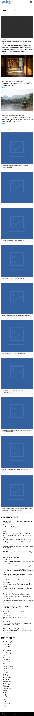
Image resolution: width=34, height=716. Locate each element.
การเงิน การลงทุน (7, 651)
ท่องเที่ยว (5, 662)
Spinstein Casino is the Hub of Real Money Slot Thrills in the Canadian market (16, 556)
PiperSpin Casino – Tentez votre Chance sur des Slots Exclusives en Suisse (17, 624)
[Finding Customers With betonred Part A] (17, 223)
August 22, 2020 (4, 113)
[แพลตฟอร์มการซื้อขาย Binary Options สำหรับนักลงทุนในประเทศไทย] (17, 148)
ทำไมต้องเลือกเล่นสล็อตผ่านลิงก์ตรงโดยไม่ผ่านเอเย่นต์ (17, 580)
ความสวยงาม (6, 659)
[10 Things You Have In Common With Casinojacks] (17, 373)
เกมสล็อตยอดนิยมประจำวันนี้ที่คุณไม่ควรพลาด (15, 566)
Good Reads (6, 642)
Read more (4, 53)
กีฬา (4, 655)
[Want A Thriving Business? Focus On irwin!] (17, 298)
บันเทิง (4, 670)
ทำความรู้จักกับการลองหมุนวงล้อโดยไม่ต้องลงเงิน (16, 570)
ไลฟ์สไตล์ (5, 704)
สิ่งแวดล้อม (6, 688)
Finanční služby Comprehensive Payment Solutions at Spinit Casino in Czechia (17, 575)
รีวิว (4, 675)
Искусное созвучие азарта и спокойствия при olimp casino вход (16, 42)
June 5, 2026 (4, 39)
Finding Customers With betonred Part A (14, 529)
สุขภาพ (5, 690)
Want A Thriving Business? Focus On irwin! (15, 535)
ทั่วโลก (5, 664)
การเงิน (5, 648)
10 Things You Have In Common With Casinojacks (17, 542)
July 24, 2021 (4, 78)
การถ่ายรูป (6, 646)
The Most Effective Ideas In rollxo (12, 533)
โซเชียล (5, 701)
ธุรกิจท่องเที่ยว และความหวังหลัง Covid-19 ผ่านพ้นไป (13, 115)
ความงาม (5, 657)
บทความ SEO (6, 666)
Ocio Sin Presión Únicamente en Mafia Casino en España (16, 612)
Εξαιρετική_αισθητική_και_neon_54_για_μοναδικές (17, 596)
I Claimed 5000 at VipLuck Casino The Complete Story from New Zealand (16, 607)
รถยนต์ (5, 673)
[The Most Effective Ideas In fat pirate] (17, 336)
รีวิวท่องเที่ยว (6, 677)
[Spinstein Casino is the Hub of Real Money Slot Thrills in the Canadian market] (17, 491)
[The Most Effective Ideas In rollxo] (17, 261)
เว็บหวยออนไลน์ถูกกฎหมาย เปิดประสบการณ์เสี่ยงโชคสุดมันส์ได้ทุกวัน (17, 589)
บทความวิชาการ (7, 668)
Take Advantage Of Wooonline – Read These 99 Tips (18, 552)
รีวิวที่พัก (5, 679)
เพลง (4, 699)
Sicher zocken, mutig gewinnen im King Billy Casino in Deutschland (18, 601)
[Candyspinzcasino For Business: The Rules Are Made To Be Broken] (17, 413)
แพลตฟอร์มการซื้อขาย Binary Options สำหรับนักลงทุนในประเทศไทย (17, 522)
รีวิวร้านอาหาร (7, 681)
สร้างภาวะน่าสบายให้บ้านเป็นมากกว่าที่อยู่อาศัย (12, 81)
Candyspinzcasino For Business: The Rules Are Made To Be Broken (18, 546)
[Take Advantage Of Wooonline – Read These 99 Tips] (17, 452)
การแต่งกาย (6, 653)
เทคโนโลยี (5, 697)
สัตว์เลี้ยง (5, 686)
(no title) (5, 527)
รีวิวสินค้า (5, 684)
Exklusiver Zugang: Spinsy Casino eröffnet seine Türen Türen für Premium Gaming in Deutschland (17, 629)
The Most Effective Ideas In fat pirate (14, 539)
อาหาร (5, 693)
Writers (5, 644)
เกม (4, 695)
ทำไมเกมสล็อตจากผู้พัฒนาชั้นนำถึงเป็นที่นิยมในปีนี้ (16, 584)
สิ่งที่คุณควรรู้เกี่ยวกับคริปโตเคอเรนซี (12, 594)
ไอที (4, 706)
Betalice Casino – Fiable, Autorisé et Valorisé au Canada (16, 618)
